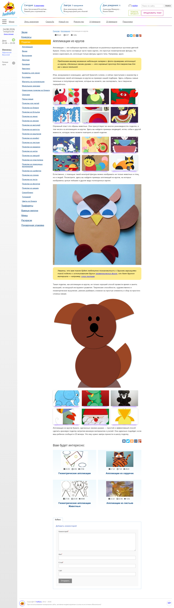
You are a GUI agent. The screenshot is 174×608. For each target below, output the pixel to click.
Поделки (25, 42)
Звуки (24, 32)
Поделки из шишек (30, 188)
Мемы (24, 215)
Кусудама (26, 77)
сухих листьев (87, 276)
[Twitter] (131, 35)
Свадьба (50, 22)
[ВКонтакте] (128, 35)
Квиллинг (26, 68)
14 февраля (94, 22)
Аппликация (27, 47)
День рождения (31, 22)
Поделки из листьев (31, 142)
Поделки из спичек (30, 175)
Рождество (79, 22)
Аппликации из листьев (119, 503)
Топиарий (26, 197)
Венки (24, 51)
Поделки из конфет (30, 138)
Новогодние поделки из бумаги (36, 90)
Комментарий (63, 531)
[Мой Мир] (137, 35)
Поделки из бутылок (31, 112)
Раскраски (26, 220)
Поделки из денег (30, 116)
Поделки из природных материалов (32, 165)
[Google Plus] (140, 35)
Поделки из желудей (31, 125)
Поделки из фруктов (31, 184)
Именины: (7, 50)
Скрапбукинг (27, 192)
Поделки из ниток (30, 151)
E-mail (61, 562)
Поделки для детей (30, 103)
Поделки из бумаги (30, 108)
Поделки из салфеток (31, 171)
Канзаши (26, 64)
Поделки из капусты (31, 129)
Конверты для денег (31, 73)
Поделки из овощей (31, 155)
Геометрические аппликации (74, 473)
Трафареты (27, 205)
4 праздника (39, 5)
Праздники (128, 22)
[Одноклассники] (134, 35)
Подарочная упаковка (32, 225)
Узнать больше (9, 34)
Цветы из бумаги (29, 201)
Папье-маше (27, 99)
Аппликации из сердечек (120, 473)
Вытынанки (27, 55)
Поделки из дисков (30, 121)
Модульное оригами (31, 86)
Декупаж (25, 60)
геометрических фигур (106, 273)
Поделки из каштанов (31, 134)
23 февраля (111, 22)
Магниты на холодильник (33, 81)
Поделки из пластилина (32, 160)
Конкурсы (26, 37)
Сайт (60, 570)
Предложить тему (152, 13)
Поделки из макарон (31, 147)
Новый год (64, 22)
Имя (60, 554)
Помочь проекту (134, 13)
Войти (135, 6)
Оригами (26, 95)
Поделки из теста (29, 179)
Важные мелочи (29, 210)
